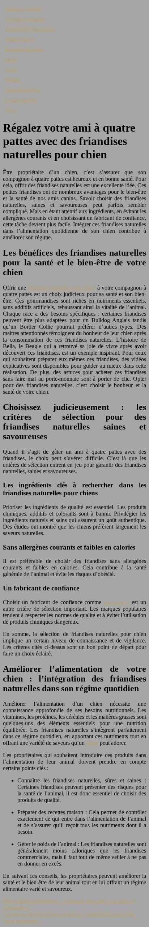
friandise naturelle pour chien (61, 288)
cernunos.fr (116, 602)
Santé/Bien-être (22, 90)
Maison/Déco (20, 39)
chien (92, 743)
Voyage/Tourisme (25, 19)
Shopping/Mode (23, 9)
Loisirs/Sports (20, 100)
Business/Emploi (24, 49)
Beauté (13, 80)
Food (11, 70)
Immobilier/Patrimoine (30, 29)
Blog (10, 110)
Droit (11, 59)
